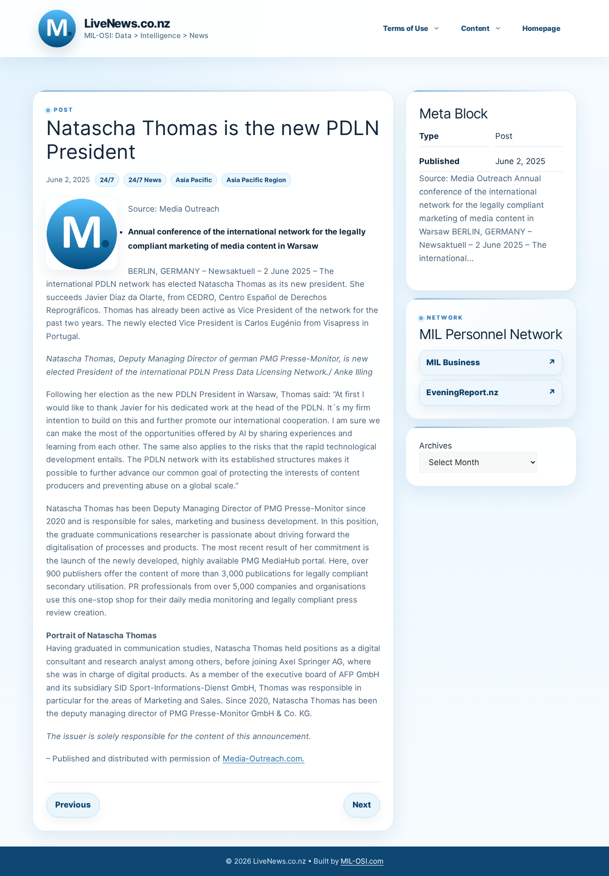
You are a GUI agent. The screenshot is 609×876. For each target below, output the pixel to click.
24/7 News (144, 180)
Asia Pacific (194, 180)
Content (475, 28)
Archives (435, 445)
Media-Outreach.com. (263, 758)
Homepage (541, 28)
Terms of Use (405, 28)
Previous (73, 804)
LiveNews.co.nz (127, 23)
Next (362, 804)
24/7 (107, 180)
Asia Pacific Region (256, 180)
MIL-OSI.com (362, 861)
